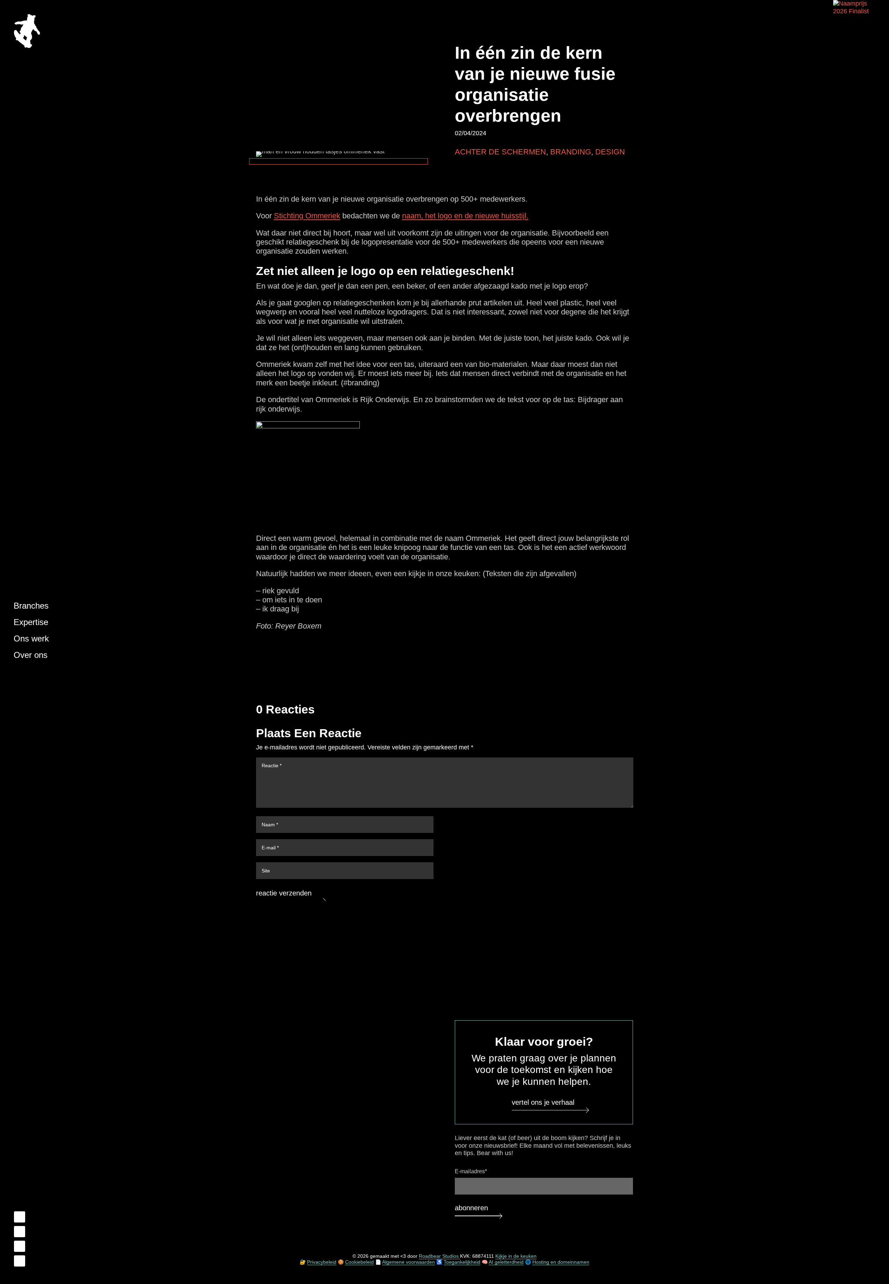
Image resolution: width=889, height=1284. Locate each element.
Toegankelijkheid (462, 1262)
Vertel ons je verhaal (543, 1102)
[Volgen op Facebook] (19, 1217)
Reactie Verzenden (284, 893)
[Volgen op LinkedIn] (19, 1231)
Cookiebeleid (359, 1262)
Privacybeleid (321, 1262)
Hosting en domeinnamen (560, 1262)
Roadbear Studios (439, 1256)
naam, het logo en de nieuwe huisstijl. (465, 215)
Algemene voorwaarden (408, 1262)
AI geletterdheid (506, 1262)
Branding (570, 151)
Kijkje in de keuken (516, 1256)
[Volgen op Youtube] (19, 1246)
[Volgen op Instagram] (19, 1261)
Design (610, 151)
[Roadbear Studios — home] (27, 32)
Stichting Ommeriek (307, 215)
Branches (31, 605)
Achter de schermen (500, 151)
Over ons (31, 655)
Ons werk (31, 638)
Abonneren (471, 1208)
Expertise (31, 622)
